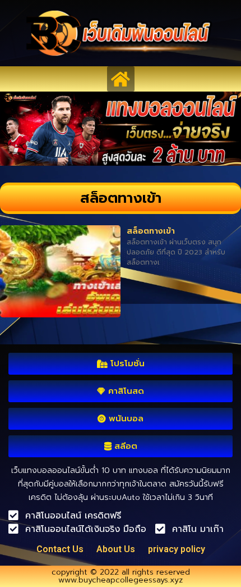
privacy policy (176, 549)
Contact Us (60, 549)
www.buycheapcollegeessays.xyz (120, 580)
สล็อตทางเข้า (151, 231)
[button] (121, 79)
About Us (115, 549)
